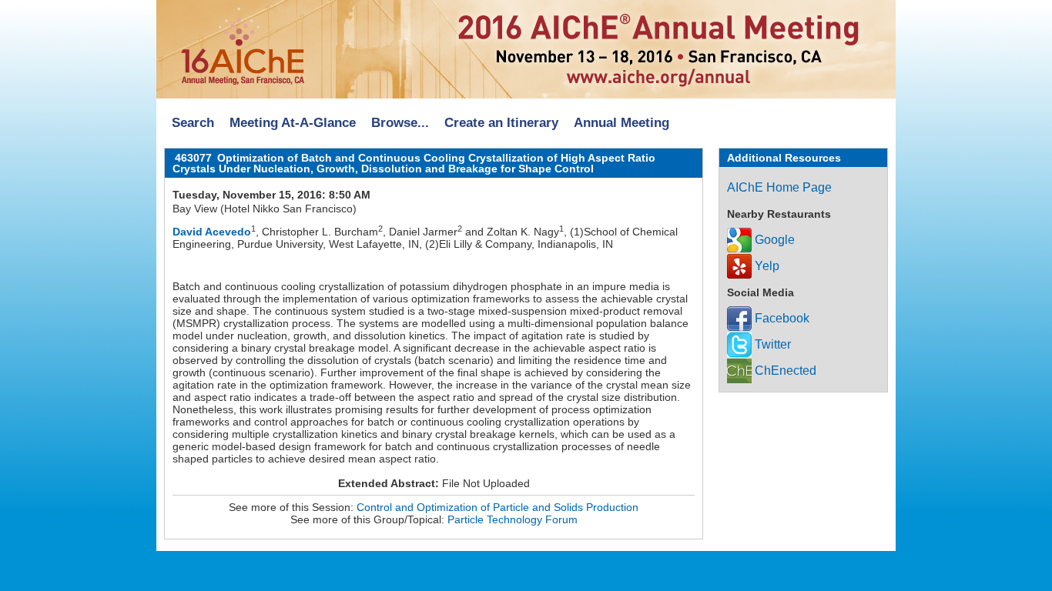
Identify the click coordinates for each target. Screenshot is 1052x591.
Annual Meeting (621, 122)
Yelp (765, 265)
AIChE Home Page (779, 187)
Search (193, 122)
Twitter (771, 344)
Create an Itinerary (501, 122)
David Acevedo (212, 231)
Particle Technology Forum (512, 519)
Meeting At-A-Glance (292, 122)
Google (773, 239)
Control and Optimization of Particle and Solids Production (497, 507)
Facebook (780, 318)
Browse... (400, 122)
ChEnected (784, 370)
